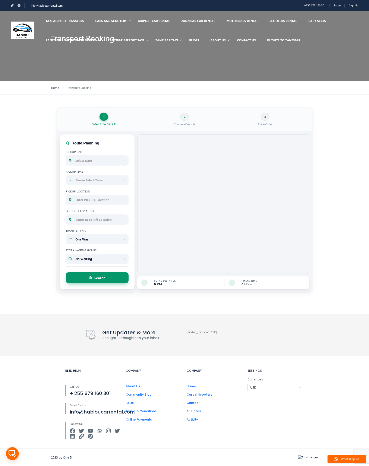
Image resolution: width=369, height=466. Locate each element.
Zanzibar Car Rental (198, 21)
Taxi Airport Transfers (65, 21)
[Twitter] (81, 431)
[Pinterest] (90, 436)
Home (55, 88)
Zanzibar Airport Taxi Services (71, 40)
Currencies (255, 379)
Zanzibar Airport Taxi (126, 40)
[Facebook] (72, 431)
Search (99, 278)
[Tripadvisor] (99, 431)
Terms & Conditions (141, 411)
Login (337, 5)
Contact (193, 403)
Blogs (194, 40)
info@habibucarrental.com (47, 5)
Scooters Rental (283, 21)
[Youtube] (90, 431)
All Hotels (194, 411)
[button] (12, 453)
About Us (218, 40)
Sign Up (353, 5)
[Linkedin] (72, 436)
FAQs (130, 403)
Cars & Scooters (199, 394)
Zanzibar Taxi (166, 40)
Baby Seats (317, 21)
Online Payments (139, 419)
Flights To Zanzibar (283, 40)
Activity (192, 419)
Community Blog (139, 394)
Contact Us (246, 40)
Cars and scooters (111, 21)
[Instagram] (108, 431)
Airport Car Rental (154, 21)
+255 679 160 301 (315, 5)
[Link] (81, 436)
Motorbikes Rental (242, 21)
